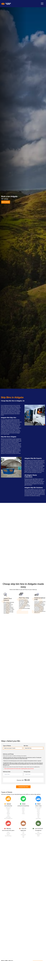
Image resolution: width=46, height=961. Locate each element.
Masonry (8, 828)
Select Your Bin (5, 202)
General (9, 804)
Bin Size (26, 745)
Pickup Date (27, 771)
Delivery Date (6, 771)
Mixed (38, 804)
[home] (6, 3)
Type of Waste (7, 745)
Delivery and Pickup (8, 754)
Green (23, 804)
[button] (42, 4)
